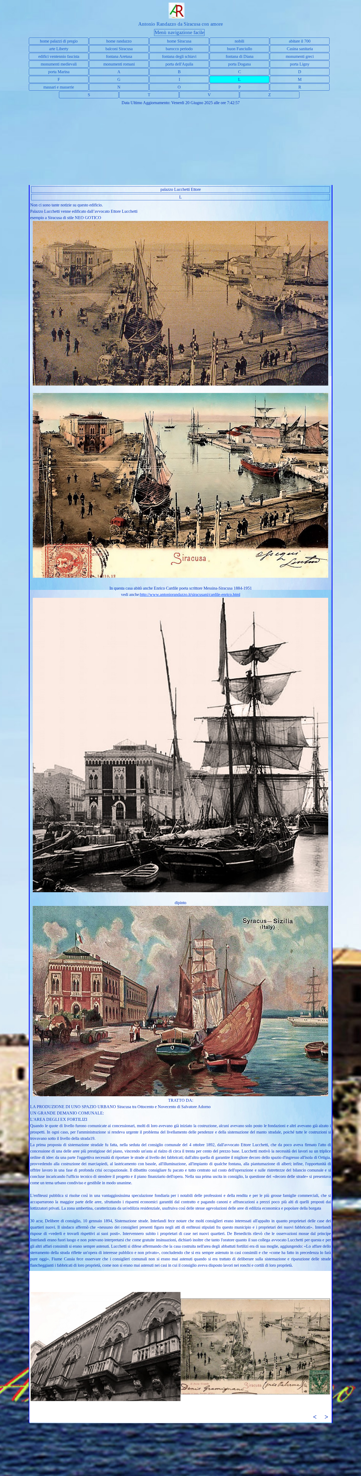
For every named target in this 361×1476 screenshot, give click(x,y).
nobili (239, 41)
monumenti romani (119, 64)
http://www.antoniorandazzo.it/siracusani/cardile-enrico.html (190, 594)
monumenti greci (300, 56)
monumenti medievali (59, 64)
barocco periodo (179, 49)
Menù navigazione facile (179, 32)
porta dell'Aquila (179, 64)
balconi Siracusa (119, 49)
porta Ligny (299, 64)
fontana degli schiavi (179, 56)
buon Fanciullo (239, 49)
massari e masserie (58, 87)
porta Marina (59, 72)
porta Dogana (239, 64)
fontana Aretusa (119, 56)
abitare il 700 (300, 41)
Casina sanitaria (300, 49)
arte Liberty (58, 49)
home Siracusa (179, 41)
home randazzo (119, 41)
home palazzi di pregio (59, 41)
